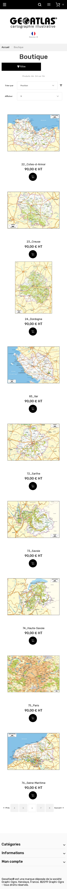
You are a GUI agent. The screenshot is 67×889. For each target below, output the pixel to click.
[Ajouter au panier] (33, 177)
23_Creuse (33, 241)
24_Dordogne (33, 319)
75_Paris (33, 705)
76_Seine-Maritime (33, 782)
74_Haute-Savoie (33, 628)
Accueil (5, 47)
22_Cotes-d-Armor (33, 164)
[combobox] (37, 85)
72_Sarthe (33, 473)
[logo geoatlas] (33, 16)
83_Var (33, 396)
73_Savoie (33, 550)
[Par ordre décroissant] (61, 85)
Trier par (9, 85)
